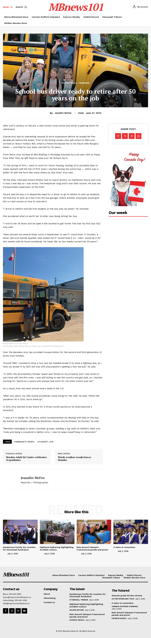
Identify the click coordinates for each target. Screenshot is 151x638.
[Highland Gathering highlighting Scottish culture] (57, 532)
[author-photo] (5, 553)
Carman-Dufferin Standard (125, 606)
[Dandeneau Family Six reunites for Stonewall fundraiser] (20, 532)
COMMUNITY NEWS (24, 442)
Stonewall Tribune (75, 83)
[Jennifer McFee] (10, 480)
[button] (22, 7)
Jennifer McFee (63, 113)
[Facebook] (118, 136)
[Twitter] (125, 136)
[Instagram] (11, 611)
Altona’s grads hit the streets (127, 595)
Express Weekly (77, 620)
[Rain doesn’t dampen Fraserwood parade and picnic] (94, 532)
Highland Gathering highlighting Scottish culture (56, 548)
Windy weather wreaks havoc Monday (74, 458)
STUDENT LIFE (45, 442)
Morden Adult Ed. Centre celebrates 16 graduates (26, 458)
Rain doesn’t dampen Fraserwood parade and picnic (92, 548)
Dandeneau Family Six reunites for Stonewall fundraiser (19, 548)
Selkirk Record (76, 610)
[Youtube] (24, 611)
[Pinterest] (132, 136)
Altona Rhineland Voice (123, 599)
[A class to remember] (130, 532)
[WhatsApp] (138, 136)
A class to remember (124, 547)
